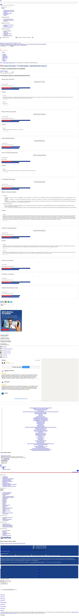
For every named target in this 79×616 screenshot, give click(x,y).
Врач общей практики (7, 493)
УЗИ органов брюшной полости (40, 428)
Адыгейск (11, 543)
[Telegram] (4, 302)
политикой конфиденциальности (14, 586)
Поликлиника (11, 45)
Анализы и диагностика (7, 479)
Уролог (4, 511)
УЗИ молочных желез (41, 422)
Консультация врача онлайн (6, 120)
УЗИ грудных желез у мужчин (40, 412)
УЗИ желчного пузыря (40, 416)
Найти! (3, 8)
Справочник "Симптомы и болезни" (9, 486)
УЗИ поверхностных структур (40, 433)
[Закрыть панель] (1, 4)
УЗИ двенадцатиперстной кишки (40, 413)
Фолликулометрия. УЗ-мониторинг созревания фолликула (40, 449)
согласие (24, 586)
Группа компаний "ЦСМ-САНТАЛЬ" (37, 562)
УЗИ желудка (40, 415)
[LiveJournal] (8, 302)
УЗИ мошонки (40, 424)
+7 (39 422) (11, 39)
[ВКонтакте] (1, 302)
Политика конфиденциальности (6, 549)
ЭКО (3, 58)
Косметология (5, 57)
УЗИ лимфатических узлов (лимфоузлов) (40, 420)
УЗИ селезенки (40, 439)
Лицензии (5, 25)
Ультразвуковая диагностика (9, 11)
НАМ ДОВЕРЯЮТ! (42, 44)
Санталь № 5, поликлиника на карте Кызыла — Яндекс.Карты (39, 400)
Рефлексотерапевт (6, 508)
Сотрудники (6, 32)
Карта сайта (13, 550)
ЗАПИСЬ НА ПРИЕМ (4, 335)
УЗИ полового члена (40, 435)
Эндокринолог (5, 513)
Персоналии (5, 482)
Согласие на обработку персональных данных (22, 549)
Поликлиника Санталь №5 (6, 455)
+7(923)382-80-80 (6, 458)
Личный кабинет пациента (7, 526)
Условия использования (4, 550)
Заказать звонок (5, 41)
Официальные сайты (7, 33)
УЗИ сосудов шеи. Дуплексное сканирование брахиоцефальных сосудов (40, 443)
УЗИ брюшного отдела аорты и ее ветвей (40, 408)
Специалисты (5, 476)
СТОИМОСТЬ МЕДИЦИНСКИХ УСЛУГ (20, 44)
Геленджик (2, 543)
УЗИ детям (41, 414)
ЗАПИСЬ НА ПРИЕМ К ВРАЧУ (6, 44)
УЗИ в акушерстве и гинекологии (40, 409)
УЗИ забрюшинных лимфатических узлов (40, 418)
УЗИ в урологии (41, 410)
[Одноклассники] (2, 302)
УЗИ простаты (40, 438)
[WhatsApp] (7, 302)
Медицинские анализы (6, 350)
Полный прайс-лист (4, 70)
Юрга (21, 543)
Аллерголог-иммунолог (7, 492)
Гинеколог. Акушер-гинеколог (8, 496)
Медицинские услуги (4, 45)
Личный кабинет (23, 45)
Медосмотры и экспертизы (7, 481)
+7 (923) (4, 39)
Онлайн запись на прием (8, 19)
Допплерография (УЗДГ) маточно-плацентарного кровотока (41, 407)
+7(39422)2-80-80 (6, 459)
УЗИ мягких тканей (40, 425)
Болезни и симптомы (6, 483)
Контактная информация (8, 26)
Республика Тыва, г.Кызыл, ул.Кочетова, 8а (9, 40)
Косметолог (5, 500)
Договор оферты (6, 520)
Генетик (4, 495)
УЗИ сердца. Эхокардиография (40, 440)
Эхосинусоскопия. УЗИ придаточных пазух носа (41, 450)
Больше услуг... (5, 356)
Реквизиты (6, 34)
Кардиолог (5, 499)
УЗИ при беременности (40, 437)
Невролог (4, 503)
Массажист (5, 502)
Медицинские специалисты (9, 10)
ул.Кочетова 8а (12, 37)
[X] (5, 302)
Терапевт (4, 509)
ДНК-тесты (5, 59)
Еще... (19, 45)
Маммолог (4, 501)
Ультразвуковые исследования (8, 478)
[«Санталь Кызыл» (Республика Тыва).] (0, 62)
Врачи (4, 52)
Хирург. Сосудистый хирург (8, 512)
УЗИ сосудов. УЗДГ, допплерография (40, 444)
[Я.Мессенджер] (10, 302)
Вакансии (5, 31)
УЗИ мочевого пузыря (40, 423)
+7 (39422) (40, 548)
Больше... (5, 15)
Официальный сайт (27, 550)
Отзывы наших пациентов (8, 24)
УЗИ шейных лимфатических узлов (40, 446)
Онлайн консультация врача (8, 525)
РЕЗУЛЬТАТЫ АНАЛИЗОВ (33, 44)
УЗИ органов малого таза (40, 429)
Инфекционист (5, 498)
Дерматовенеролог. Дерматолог (8, 497)
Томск (19, 543)
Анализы (5, 12)
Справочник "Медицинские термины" (10, 484)
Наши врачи (4, 346)
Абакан (24, 543)
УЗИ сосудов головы (40, 442)
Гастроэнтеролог (6, 494)
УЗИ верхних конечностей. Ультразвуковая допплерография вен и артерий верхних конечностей (40, 411)
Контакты (15, 45)
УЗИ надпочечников (40, 426)
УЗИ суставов (40, 445)
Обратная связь (19, 550)
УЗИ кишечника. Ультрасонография (40, 419)
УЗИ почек (41, 436)
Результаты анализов (37, 37)
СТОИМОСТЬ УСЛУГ (4, 337)
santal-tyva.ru (36, 560)
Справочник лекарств (7, 485)
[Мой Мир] (11, 302)
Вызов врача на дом (6, 523)
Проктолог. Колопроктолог (8, 507)
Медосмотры (6, 14)
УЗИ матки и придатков (40, 421)
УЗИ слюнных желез (40, 441)
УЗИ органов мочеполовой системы (40, 430)
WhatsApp (10, 41)
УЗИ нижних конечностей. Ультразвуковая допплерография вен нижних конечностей (40, 427)
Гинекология (5, 56)
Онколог (4, 504)
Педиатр (4, 506)
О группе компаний (7, 30)
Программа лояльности (8, 35)
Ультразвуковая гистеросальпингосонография (40, 448)
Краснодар (7, 543)
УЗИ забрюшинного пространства (40, 417)
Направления (5, 477)
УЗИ (3, 53)
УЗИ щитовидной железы (40, 447)
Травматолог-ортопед (6, 510)
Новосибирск (15, 543)
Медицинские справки (8, 13)
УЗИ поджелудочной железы (40, 434)
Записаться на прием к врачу (16, 120)
